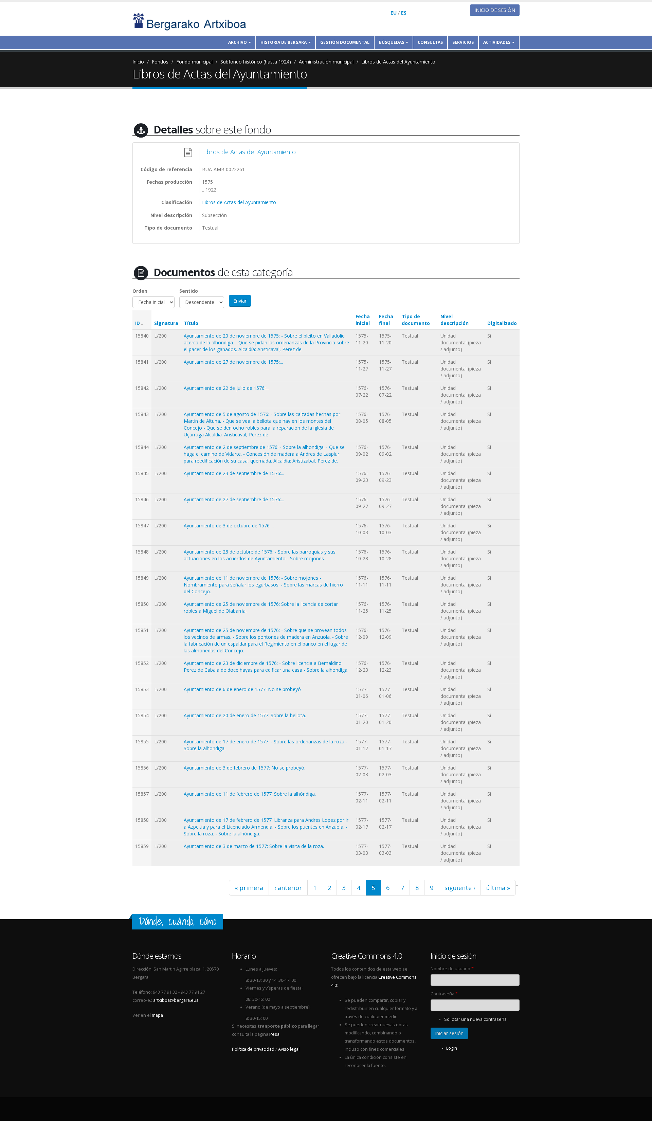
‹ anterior (288, 888)
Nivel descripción (454, 319)
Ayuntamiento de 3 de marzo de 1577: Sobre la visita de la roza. (254, 846)
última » (498, 888)
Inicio (138, 61)
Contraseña (444, 994)
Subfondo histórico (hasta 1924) (255, 61)
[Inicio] (193, 21)
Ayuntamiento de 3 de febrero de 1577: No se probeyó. (244, 767)
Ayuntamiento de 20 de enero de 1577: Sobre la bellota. (245, 715)
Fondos (160, 61)
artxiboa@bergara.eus (176, 1000)
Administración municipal (326, 61)
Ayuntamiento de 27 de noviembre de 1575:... (233, 362)
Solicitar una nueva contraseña (475, 1019)
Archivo (237, 42)
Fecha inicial (363, 319)
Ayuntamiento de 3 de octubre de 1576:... (229, 525)
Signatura (166, 323)
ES (403, 13)
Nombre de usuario (452, 969)
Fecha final (386, 319)
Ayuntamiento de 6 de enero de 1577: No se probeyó (242, 689)
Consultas (430, 42)
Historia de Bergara (283, 42)
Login (451, 1048)
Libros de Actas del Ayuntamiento (398, 61)
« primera (249, 888)
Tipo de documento (416, 319)
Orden (139, 291)
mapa (157, 1015)
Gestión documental (344, 42)
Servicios (463, 42)
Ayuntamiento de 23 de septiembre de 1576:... (234, 473)
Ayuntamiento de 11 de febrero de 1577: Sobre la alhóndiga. (250, 794)
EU (394, 13)
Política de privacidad (253, 1049)
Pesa (274, 1034)
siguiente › (460, 888)
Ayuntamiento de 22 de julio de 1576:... (226, 388)
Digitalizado (502, 323)
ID (137, 323)
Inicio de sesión (494, 10)
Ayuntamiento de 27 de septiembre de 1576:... (234, 499)
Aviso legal (289, 1049)
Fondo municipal (194, 61)
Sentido (188, 291)
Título (191, 323)
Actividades (496, 42)
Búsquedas (391, 42)
